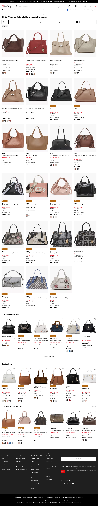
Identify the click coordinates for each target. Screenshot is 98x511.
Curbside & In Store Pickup (37, 455)
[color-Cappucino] (34, 74)
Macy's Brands (34, 466)
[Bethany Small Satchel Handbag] (73, 376)
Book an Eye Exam (35, 483)
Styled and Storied (50, 482)
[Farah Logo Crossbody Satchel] (61, 234)
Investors (48, 464)
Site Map (48, 476)
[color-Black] (10, 401)
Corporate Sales (49, 458)
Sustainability (49, 479)
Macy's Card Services (21, 466)
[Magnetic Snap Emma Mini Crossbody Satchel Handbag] (57, 418)
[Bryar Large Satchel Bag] (61, 43)
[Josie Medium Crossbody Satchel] (61, 91)
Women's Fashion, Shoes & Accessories (13, 13)
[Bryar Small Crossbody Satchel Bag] (13, 234)
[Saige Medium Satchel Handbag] (89, 418)
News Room (48, 473)
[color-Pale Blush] (51, 217)
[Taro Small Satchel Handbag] (41, 376)
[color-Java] (83, 440)
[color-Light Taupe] (51, 73)
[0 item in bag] (95, 6)
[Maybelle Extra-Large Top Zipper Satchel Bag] (41, 326)
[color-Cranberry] (8, 443)
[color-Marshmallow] (29, 215)
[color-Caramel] (3, 443)
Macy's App (33, 461)
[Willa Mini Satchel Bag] (85, 43)
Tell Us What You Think (36, 486)
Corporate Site (49, 461)
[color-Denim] (10, 443)
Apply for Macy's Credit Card (22, 455)
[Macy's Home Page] (7, 6)
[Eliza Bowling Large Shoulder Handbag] (61, 138)
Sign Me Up (79, 459)
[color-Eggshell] (3, 401)
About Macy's (49, 455)
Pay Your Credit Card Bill (21, 469)
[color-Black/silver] (78, 73)
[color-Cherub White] (67, 351)
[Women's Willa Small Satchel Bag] (13, 43)
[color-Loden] (5, 401)
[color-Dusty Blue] (12, 443)
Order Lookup (5, 461)
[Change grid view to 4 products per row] (77, 22)
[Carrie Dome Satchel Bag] (9, 326)
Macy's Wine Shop (35, 469)
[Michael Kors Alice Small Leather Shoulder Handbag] (57, 376)
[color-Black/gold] (32, 74)
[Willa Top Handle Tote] (37, 138)
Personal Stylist (34, 472)
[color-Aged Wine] (29, 74)
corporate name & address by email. (73, 502)
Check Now (78, 474)
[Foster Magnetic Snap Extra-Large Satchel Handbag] (85, 138)
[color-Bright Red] (27, 74)
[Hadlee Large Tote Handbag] (37, 186)
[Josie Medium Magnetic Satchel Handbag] (37, 279)
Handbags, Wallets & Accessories (30, 13)
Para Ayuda (4, 464)
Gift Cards (18, 461)
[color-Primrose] (8, 401)
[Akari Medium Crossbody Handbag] (25, 418)
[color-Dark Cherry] (70, 400)
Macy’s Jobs (48, 471)
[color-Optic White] (56, 401)
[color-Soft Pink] (86, 401)
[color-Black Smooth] (3, 345)
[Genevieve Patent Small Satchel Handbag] (73, 418)
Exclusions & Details (71, 474)
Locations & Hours (35, 458)
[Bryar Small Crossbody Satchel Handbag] (13, 91)
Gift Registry (34, 488)
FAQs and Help (5, 455)
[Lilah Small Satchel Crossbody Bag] (13, 186)
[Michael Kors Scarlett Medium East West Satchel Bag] (89, 376)
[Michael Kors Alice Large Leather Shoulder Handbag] (25, 376)
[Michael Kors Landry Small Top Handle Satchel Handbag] (9, 376)
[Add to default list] (14, 319)
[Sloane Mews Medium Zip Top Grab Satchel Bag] (89, 326)
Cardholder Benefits (20, 458)
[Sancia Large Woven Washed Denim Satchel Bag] (57, 326)
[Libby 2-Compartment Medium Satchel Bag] (25, 326)
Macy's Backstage (35, 464)
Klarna (3, 458)
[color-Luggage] (19, 401)
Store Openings (34, 480)
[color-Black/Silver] (54, 73)
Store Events (34, 477)
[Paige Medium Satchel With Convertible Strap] (37, 43)
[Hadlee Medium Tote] (85, 186)
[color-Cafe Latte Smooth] (8, 345)
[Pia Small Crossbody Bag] (61, 186)
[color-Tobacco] (35, 398)
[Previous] (3, 43)
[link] (13, 66)
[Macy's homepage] (2, 14)
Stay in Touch (34, 475)
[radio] (3, 72)
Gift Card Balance (20, 464)
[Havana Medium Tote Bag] (9, 418)
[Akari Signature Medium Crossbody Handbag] (41, 418)
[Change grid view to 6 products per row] (79, 22)
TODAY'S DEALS (13, 1)
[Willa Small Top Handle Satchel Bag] (37, 91)
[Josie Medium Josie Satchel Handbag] (37, 234)
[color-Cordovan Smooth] (5, 345)
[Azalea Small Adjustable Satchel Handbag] (73, 326)
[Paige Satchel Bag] (85, 234)
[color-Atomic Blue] (70, 351)
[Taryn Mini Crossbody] (13, 279)
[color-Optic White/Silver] (83, 401)
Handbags (42, 13)
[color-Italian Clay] (10, 121)
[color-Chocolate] (3, 73)
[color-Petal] (19, 443)
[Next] (22, 43)
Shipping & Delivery (6, 469)
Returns (3, 466)
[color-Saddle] (5, 73)
